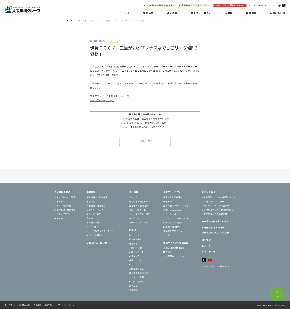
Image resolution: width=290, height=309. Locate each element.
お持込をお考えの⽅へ (213, 227)
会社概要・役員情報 (138, 206)
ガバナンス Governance (175, 218)
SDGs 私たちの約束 (172, 223)
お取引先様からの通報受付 (214, 214)
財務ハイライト (136, 252)
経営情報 (133, 244)
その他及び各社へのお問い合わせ (218, 210)
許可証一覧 (134, 218)
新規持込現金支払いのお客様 (215, 233)
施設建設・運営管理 (96, 206)
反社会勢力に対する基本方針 (17, 305)
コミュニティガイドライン (215, 266)
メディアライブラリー (139, 223)
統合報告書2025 (137, 239)
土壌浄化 (91, 202)
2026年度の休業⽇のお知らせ (230, 5)
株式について (135, 260)
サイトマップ (208, 252)
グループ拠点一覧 (62, 206)
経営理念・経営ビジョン (140, 202)
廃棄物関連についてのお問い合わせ (219, 197)
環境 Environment (172, 210)
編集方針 (167, 202)
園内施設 (167, 252)
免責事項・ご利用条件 (43, 305)
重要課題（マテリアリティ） (177, 206)
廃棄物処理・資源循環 (65, 210)
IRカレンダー (135, 265)
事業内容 (58, 202)
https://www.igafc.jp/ (102, 100)
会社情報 (133, 192)
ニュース (125, 13)
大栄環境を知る (62, 192)
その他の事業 (93, 223)
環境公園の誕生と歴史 (173, 248)
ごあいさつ (134, 197)
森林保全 (91, 218)
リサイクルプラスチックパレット (102, 231)
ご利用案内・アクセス (173, 256)
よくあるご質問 (136, 277)
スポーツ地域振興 (95, 235)
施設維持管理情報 (171, 227)
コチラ (156, 127)
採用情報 (251, 13)
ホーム (57, 21)
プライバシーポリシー (66, 305)
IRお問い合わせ (136, 282)
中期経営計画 (135, 248)
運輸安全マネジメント (173, 231)
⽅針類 (166, 235)
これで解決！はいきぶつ (264, 5)
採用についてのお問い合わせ (215, 206)
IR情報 (132, 230)
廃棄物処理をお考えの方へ (195, 5)
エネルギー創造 (94, 214)
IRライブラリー (136, 256)
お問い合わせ (208, 192)
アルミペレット (94, 227)
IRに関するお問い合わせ (213, 202)
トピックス (81, 21)
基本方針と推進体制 (172, 197)
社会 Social (169, 214)
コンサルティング (95, 210)
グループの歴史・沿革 (64, 197)
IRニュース (134, 235)
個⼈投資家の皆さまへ (163, 5)
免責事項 (133, 290)
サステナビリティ (62, 214)
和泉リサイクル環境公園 (175, 243)
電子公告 (133, 286)
